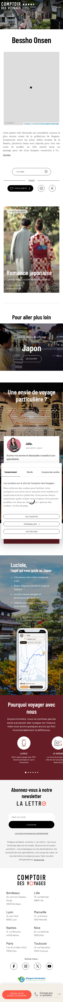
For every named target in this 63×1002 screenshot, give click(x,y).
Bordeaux (13, 893)
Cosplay (14, 416)
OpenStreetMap (39, 123)
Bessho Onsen (26, 410)
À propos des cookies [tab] (50, 472)
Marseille (40, 912)
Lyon (9, 912)
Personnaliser (30, 524)
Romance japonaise (29, 272)
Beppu (20, 422)
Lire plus (7, 155)
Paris (9, 943)
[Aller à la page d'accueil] (11, 6)
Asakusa (11, 410)
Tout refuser (31, 531)
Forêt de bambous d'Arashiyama (37, 416)
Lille (37, 893)
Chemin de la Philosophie (17, 428)
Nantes (11, 927)
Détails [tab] (30, 472)
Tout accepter (31, 517)
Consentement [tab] (11, 472)
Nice (37, 927)
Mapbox (28, 123)
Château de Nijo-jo (46, 410)
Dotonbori (38, 428)
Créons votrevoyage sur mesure (17, 994)
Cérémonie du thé (37, 422)
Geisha (51, 428)
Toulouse (40, 943)
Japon (31, 343)
